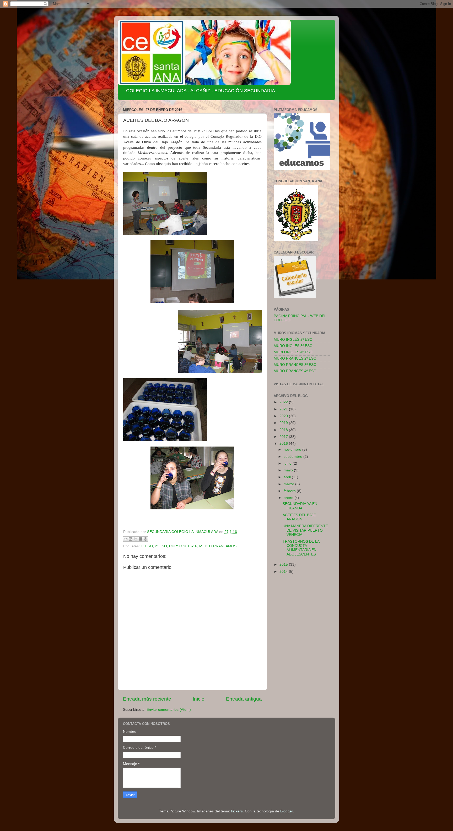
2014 (284, 572)
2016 (284, 443)
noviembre (293, 450)
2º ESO (161, 546)
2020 (284, 416)
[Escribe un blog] (130, 539)
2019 (284, 423)
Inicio (198, 699)
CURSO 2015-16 (183, 546)
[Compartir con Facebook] (140, 539)
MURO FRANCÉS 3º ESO (295, 365)
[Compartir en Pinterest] (145, 539)
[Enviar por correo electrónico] (125, 539)
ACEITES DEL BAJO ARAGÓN (299, 517)
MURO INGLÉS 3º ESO (293, 346)
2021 (284, 409)
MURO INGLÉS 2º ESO (293, 340)
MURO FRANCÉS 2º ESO (295, 358)
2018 (284, 430)
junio (288, 463)
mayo (289, 470)
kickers (237, 811)
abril (288, 477)
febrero (290, 491)
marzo (289, 484)
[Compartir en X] (135, 539)
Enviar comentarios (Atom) (169, 710)
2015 (284, 564)
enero (289, 498)
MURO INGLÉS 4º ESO (293, 352)
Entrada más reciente (147, 699)
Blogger (286, 811)
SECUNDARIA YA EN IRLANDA (300, 506)
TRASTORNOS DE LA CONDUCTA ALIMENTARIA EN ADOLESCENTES (301, 548)
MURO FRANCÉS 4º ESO (295, 371)
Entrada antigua (244, 699)
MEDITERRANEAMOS (217, 546)
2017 (284, 437)
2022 (284, 402)
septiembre (293, 457)
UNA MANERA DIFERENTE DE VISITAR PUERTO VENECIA (305, 530)
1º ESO (147, 546)
